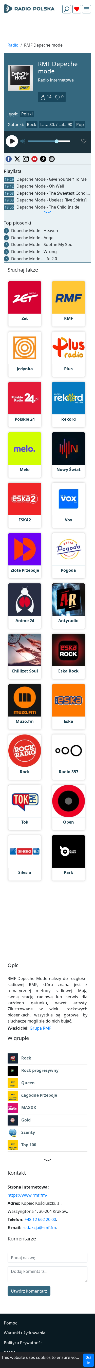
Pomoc (10, 1323)
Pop (80, 124)
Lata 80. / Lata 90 (56, 124)
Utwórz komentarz (29, 1291)
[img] (86, 9)
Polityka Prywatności (24, 1342)
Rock (31, 124)
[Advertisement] (47, 29)
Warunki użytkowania (24, 1333)
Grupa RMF (40, 1028)
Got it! (88, 1360)
